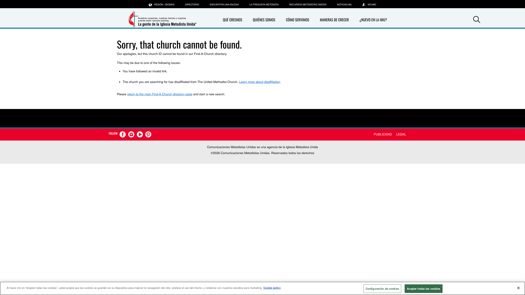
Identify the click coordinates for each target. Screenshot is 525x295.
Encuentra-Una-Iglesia (224, 4)
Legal (401, 134)
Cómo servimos (297, 20)
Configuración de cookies (382, 288)
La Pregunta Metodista (263, 4)
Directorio (192, 4)
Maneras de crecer (334, 20)
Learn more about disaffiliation (259, 82)
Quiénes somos (264, 20)
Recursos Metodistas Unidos (307, 4)
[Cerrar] (518, 287)
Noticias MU (344, 4)
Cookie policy (272, 288)
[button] (476, 20)
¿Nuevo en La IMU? (373, 20)
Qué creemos (232, 20)
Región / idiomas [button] (164, 4)
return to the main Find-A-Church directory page (159, 94)
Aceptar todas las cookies (423, 288)
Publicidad (383, 134)
